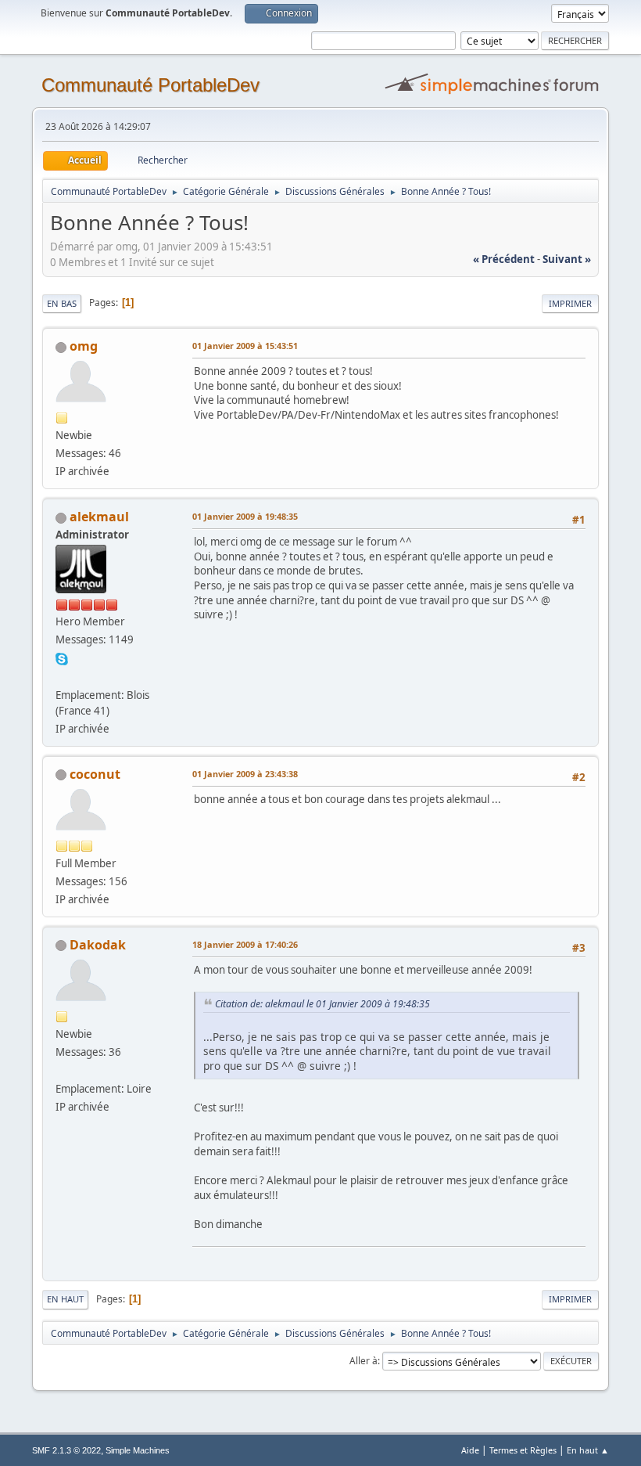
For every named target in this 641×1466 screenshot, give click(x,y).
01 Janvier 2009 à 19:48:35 (245, 516)
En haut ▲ (588, 1450)
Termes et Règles (523, 1450)
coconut (95, 774)
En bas (62, 303)
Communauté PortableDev (150, 84)
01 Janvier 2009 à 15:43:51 (245, 345)
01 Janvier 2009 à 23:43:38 (245, 774)
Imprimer (570, 303)
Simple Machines (138, 1450)
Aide (470, 1450)
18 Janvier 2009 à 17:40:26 (245, 944)
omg (84, 346)
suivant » (567, 259)
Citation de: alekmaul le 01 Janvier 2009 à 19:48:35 (322, 1003)
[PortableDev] (62, 675)
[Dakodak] (62, 1070)
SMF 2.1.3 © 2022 (66, 1450)
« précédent (504, 259)
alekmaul (99, 516)
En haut (65, 1299)
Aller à (363, 1360)
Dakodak (98, 944)
